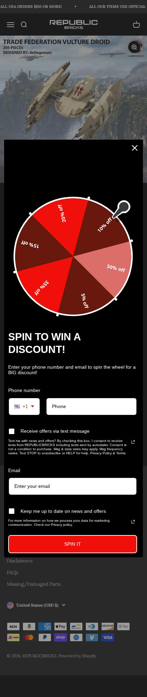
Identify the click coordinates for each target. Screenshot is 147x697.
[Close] (134, 148)
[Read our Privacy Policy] (133, 442)
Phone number (24, 390)
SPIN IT (72, 544)
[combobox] (24, 406)
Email (14, 470)
